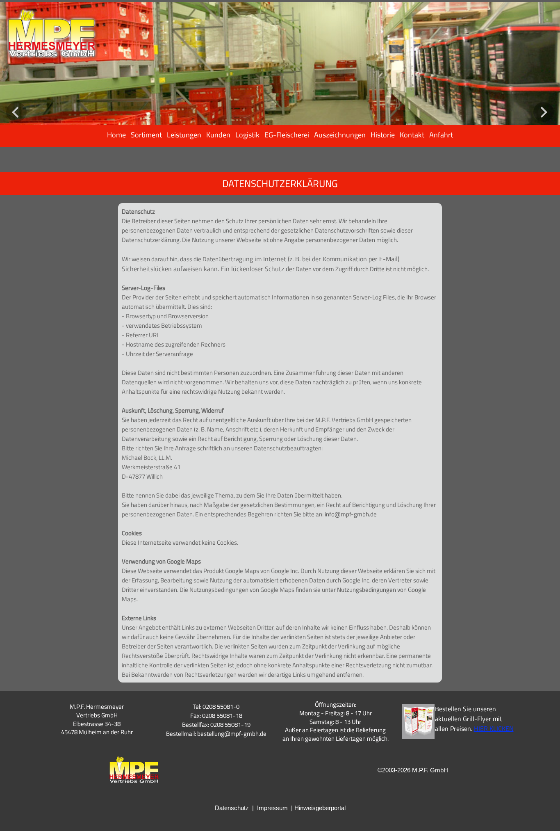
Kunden (218, 134)
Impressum (272, 807)
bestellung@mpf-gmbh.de (231, 733)
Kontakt (412, 134)
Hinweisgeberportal (320, 807)
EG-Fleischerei (286, 134)
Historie (383, 134)
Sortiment (146, 134)
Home (116, 134)
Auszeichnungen (340, 134)
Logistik (247, 134)
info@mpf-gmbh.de (351, 514)
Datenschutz (232, 807)
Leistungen (184, 134)
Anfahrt (441, 134)
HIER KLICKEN (494, 728)
